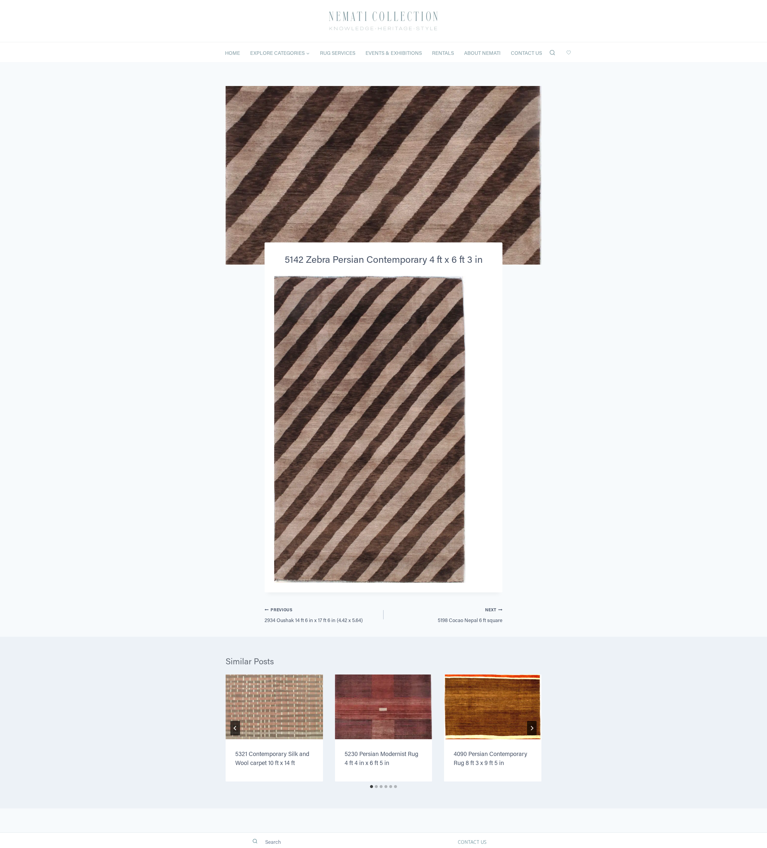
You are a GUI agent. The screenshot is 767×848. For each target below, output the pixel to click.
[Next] (532, 728)
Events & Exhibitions (394, 52)
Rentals (443, 52)
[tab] (371, 786)
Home (232, 52)
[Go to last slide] (235, 728)
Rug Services (337, 52)
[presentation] (274, 707)
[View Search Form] (552, 53)
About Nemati (482, 52)
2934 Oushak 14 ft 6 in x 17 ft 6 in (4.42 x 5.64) (314, 615)
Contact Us (526, 52)
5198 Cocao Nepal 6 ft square (470, 615)
